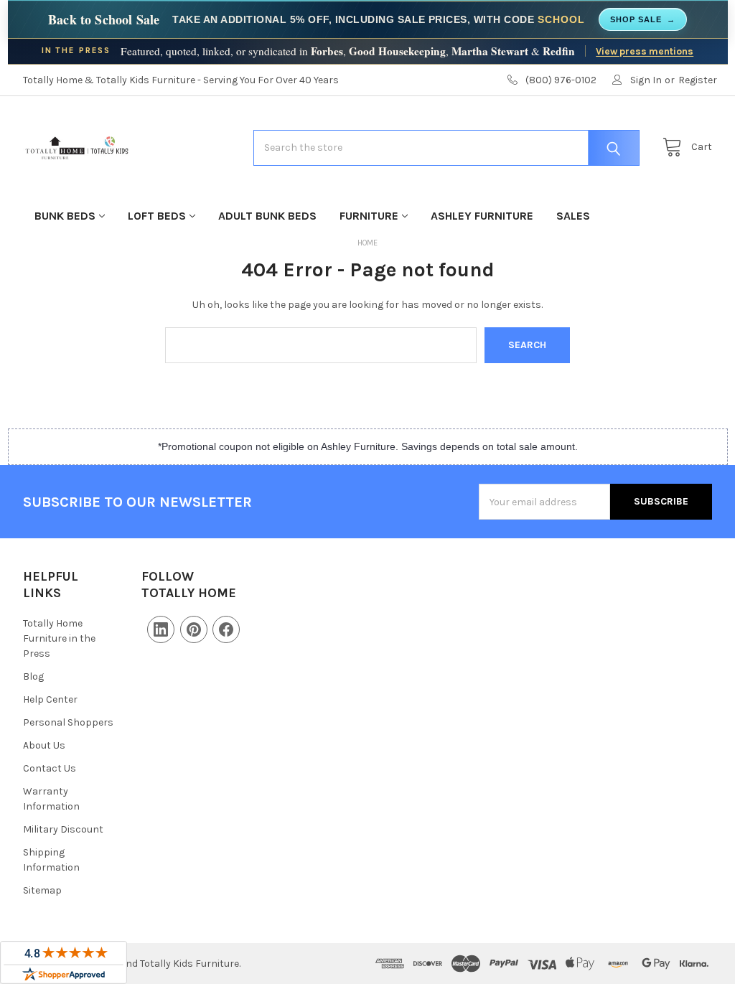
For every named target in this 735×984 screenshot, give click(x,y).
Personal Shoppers (68, 722)
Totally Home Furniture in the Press (59, 638)
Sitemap (42, 890)
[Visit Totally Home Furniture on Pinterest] (193, 629)
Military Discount (63, 829)
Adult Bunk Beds (267, 215)
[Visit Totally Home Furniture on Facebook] (226, 629)
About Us (44, 745)
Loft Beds (157, 215)
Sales (573, 215)
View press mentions (644, 51)
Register (697, 80)
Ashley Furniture (482, 215)
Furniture (369, 215)
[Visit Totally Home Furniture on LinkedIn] (160, 629)
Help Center (50, 699)
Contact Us (49, 768)
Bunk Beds (64, 215)
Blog (33, 676)
